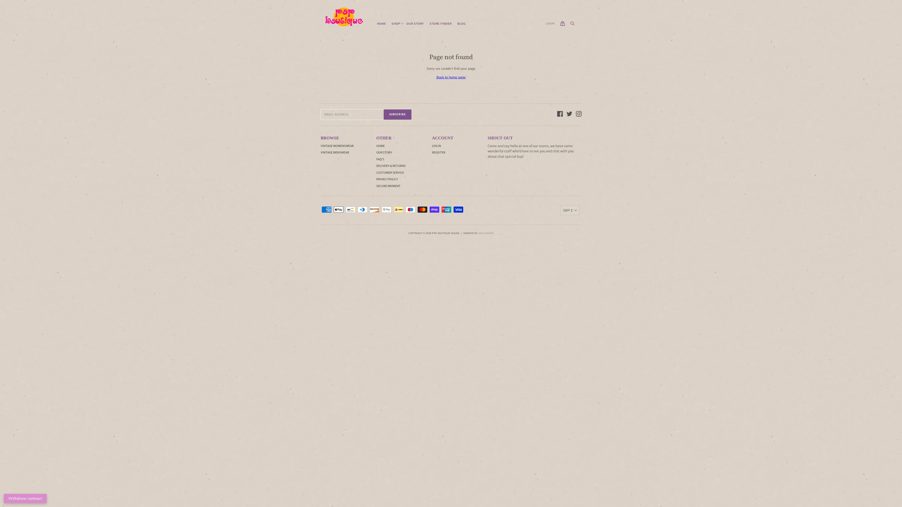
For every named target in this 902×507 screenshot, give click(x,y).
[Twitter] (569, 114)
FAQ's (380, 159)
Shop (396, 23)
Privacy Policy (387, 179)
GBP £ (568, 210)
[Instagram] (579, 114)
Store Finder (441, 23)
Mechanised (486, 233)
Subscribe (397, 114)
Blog (461, 23)
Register (438, 152)
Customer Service (390, 172)
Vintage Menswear (335, 152)
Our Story (415, 23)
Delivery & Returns (391, 166)
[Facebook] (560, 114)
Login (550, 23)
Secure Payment (388, 186)
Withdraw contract (25, 498)
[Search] (572, 25)
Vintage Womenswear (337, 146)
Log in (436, 146)
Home (381, 23)
